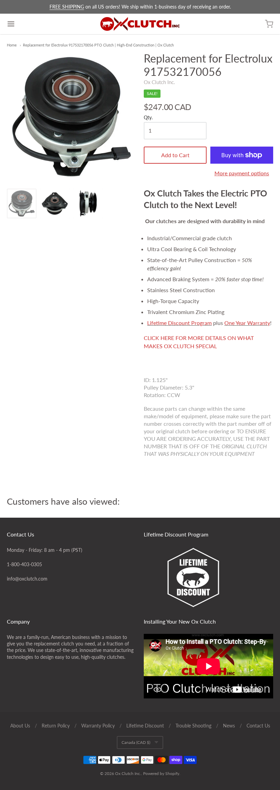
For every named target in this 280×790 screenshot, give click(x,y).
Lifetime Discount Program (179, 322)
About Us (20, 725)
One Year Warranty (247, 322)
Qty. (148, 117)
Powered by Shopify (161, 773)
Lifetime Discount (145, 725)
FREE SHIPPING (67, 7)
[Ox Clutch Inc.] (140, 24)
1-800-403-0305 (24, 564)
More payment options (241, 173)
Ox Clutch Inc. (159, 82)
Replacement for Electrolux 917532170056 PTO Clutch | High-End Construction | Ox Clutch (98, 45)
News (229, 725)
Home (12, 45)
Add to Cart (175, 155)
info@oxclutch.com (27, 579)
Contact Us (258, 725)
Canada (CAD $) (136, 742)
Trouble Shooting (193, 725)
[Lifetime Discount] (209, 577)
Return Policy (56, 725)
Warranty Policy (98, 725)
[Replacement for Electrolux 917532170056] (22, 203)
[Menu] (33, 24)
